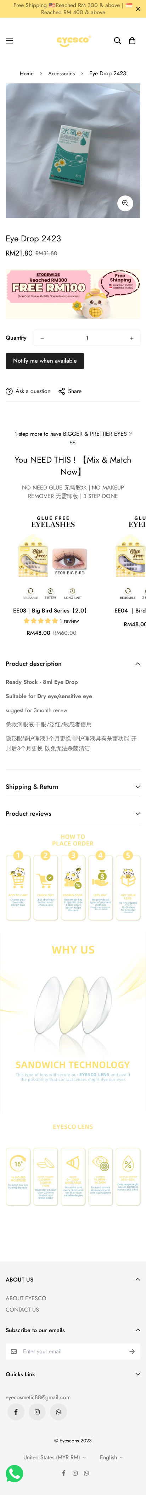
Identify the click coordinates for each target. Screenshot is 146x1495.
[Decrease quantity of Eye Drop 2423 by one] (42, 338)
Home (27, 73)
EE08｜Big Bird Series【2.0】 (51, 610)
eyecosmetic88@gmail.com (38, 1397)
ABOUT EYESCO (26, 1298)
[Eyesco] (73, 41)
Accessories (61, 73)
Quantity (16, 338)
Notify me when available (45, 361)
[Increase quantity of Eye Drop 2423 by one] (132, 338)
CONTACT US (22, 1310)
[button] (132, 41)
